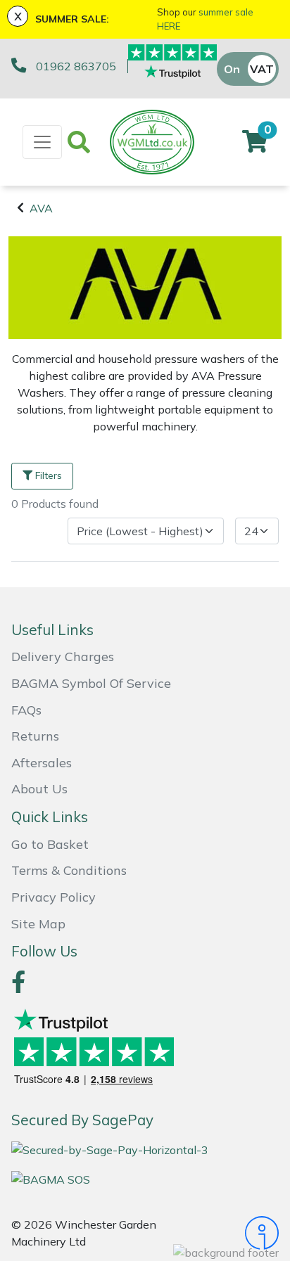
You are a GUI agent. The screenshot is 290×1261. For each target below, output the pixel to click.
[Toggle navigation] (42, 142)
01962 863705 (76, 66)
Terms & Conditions (69, 870)
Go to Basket (50, 844)
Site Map (38, 924)
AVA (41, 208)
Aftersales (41, 763)
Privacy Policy (53, 897)
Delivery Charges (62, 656)
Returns (35, 736)
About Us (39, 789)
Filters (48, 475)
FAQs (26, 710)
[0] (254, 146)
